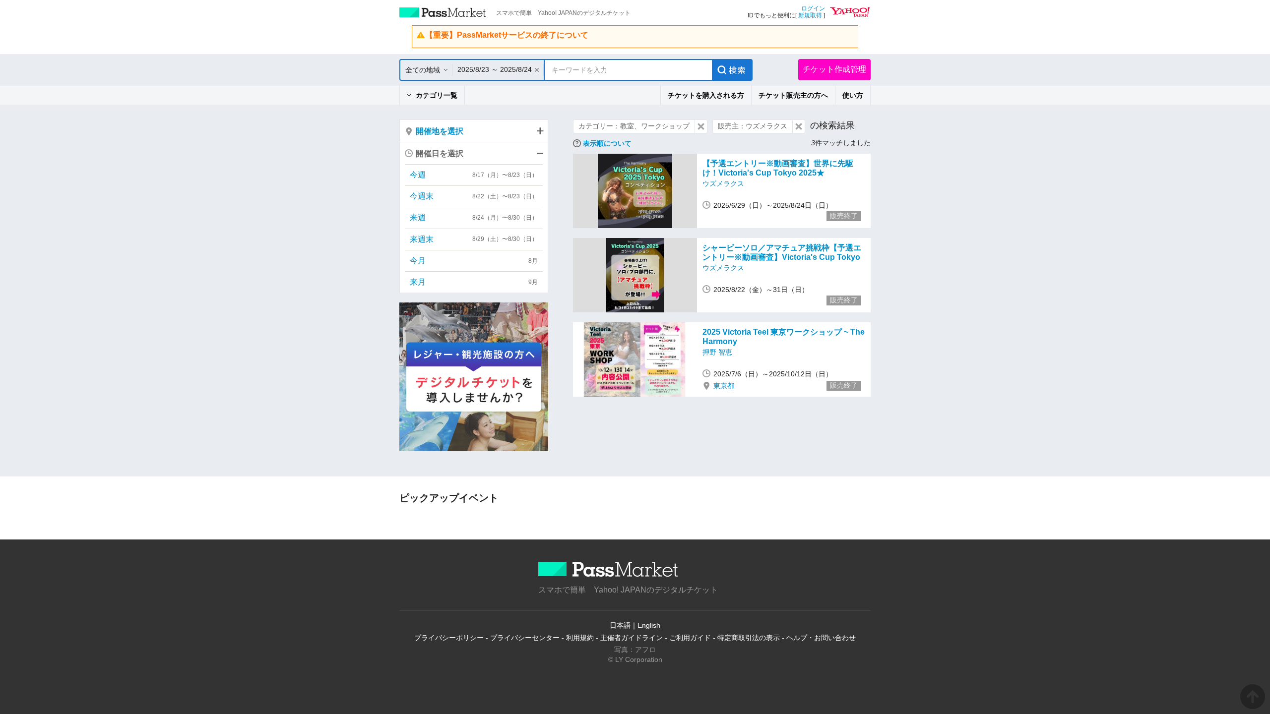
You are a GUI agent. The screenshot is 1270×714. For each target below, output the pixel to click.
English (648, 625)
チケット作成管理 (834, 69)
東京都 (723, 386)
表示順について (607, 143)
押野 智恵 (717, 352)
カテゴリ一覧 (436, 95)
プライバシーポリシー (449, 638)
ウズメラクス (723, 183)
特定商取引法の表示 (748, 638)
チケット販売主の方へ (793, 95)
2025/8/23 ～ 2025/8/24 (494, 69)
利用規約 (580, 638)
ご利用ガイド (690, 638)
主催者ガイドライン (631, 638)
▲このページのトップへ (1252, 696)
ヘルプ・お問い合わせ (821, 638)
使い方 (852, 95)
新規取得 (810, 15)
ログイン (813, 8)
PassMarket (442, 12)
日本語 (620, 625)
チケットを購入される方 (706, 95)
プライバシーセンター (525, 638)
